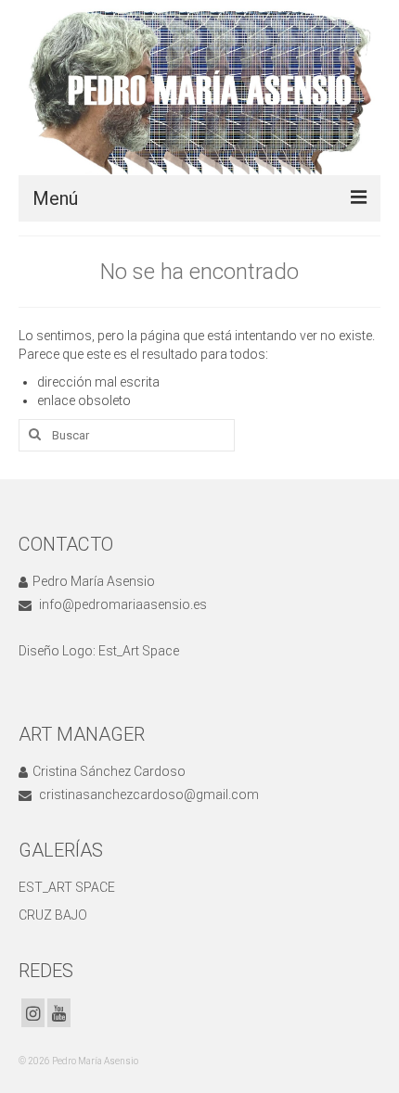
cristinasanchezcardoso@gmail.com (147, 794)
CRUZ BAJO (53, 915)
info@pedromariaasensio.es (121, 604)
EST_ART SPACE (67, 887)
